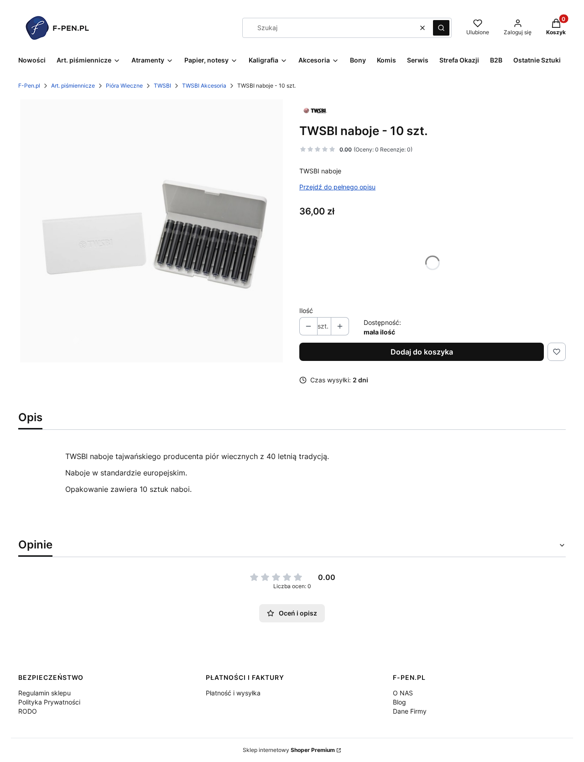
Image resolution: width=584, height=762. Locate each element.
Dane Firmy (410, 711)
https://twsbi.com (95, 522)
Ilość (306, 310)
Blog (399, 702)
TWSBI (162, 85)
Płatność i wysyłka (233, 693)
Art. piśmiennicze (73, 85)
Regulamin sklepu (44, 693)
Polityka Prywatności (49, 702)
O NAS (403, 693)
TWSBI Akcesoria (204, 85)
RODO (27, 711)
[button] (441, 28)
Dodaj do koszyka (422, 351)
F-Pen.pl (29, 85)
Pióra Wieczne (124, 85)
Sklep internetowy (289, 749)
